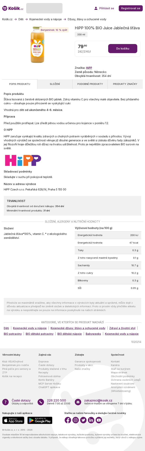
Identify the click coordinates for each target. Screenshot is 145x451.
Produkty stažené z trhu (53, 368)
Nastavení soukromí (122, 383)
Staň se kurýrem (120, 368)
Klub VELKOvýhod (12, 361)
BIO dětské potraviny (39, 333)
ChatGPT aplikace (49, 387)
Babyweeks (93, 333)
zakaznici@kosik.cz (98, 400)
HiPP (89, 67)
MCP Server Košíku (50, 383)
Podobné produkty (90, 83)
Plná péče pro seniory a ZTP (16, 370)
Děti (6, 328)
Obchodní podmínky (123, 376)
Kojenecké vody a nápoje (30, 328)
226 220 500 (56, 400)
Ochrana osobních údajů (125, 379)
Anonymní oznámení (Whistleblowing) (123, 389)
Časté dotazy (46, 365)
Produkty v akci (84, 365)
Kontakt (115, 361)
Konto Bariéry (46, 379)
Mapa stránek (119, 372)
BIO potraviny (13, 333)
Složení (55, 83)
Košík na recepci (12, 376)
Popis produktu (19, 83)
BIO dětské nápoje (69, 333)
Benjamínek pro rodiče (15, 365)
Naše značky (82, 368)
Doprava (44, 361)
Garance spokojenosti (88, 361)
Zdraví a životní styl (122, 328)
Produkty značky (125, 83)
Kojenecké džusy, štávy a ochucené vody (78, 328)
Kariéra (115, 365)
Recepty (43, 372)
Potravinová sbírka (49, 376)
